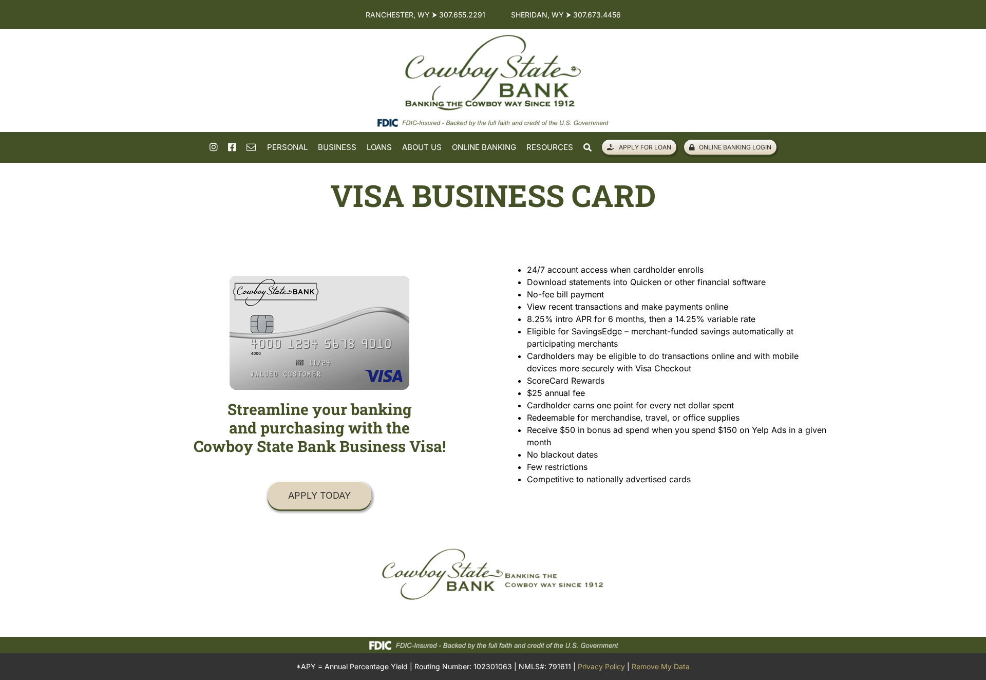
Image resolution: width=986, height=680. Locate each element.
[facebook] (232, 147)
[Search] (587, 148)
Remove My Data (661, 666)
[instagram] (214, 147)
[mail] (251, 147)
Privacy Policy (601, 666)
